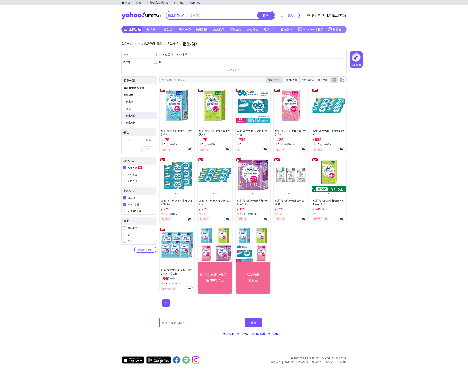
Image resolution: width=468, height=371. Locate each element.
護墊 (128, 108)
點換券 (151, 29)
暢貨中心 (185, 29)
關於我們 (289, 362)
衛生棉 (129, 101)
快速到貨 (202, 29)
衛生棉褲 (130, 122)
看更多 (284, 29)
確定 (147, 149)
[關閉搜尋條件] (182, 15)
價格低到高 (291, 79)
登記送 (168, 29)
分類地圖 (342, 362)
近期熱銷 (322, 79)
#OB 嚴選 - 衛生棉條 (235, 333)
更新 (343, 357)
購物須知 (303, 362)
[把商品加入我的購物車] (189, 149)
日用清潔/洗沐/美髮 (134, 87)
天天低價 (219, 29)
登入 (290, 15)
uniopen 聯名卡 (313, 29)
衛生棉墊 (128, 94)
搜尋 (253, 323)
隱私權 (329, 362)
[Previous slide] (162, 105)
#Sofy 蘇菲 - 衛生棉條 (265, 333)
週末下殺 (269, 29)
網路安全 (317, 362)
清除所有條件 (145, 249)
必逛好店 (252, 29)
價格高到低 (308, 79)
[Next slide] (192, 105)
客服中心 (275, 362)
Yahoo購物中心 (141, 15)
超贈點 (337, 29)
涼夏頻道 (236, 29)
